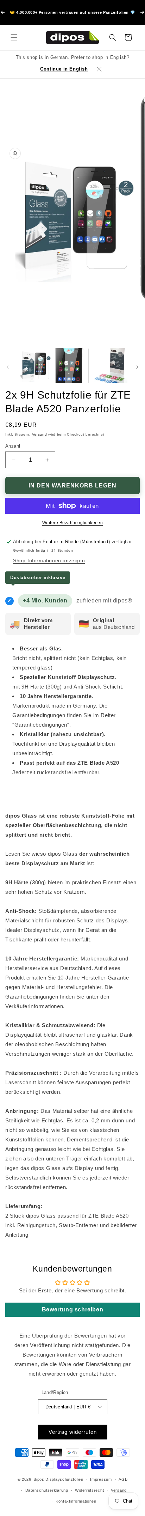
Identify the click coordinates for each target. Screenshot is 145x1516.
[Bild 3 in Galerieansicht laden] (110, 365)
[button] (14, 37)
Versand (39, 434)
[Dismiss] (99, 69)
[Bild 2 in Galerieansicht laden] (72, 365)
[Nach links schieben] (7, 367)
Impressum (101, 1479)
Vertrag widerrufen (73, 1432)
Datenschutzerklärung (46, 1490)
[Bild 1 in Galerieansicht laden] (34, 365)
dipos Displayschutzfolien (58, 1479)
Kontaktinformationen (76, 1501)
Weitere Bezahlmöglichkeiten (72, 522)
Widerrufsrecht (89, 1490)
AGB (123, 1479)
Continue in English (64, 69)
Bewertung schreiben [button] (72, 1309)
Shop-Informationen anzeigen (49, 560)
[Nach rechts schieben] (137, 367)
